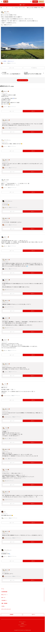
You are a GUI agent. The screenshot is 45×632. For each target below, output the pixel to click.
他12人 (9, 187)
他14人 (9, 350)
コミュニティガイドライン (22, 624)
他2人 (10, 127)
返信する (33, 111)
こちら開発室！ (4, 61)
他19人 (13, 537)
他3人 (10, 224)
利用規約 (22, 623)
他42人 (8, 63)
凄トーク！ (8, 7)
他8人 (9, 106)
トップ (3, 7)
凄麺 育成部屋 (4, 603)
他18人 (13, 395)
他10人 (10, 207)
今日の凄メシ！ (4, 600)
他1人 (10, 268)
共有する (35, 67)
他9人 (9, 146)
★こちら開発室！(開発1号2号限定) (18, 7)
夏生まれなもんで (11, 61)
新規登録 (35, 1)
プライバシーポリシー (22, 621)
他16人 (10, 518)
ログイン (41, 1)
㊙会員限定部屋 (4, 591)
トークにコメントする (22, 80)
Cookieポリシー (22, 626)
